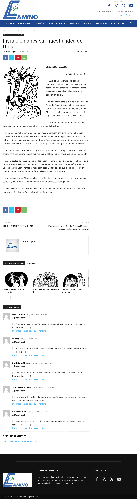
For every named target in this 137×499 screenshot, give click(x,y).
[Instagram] (116, 6)
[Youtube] (131, 6)
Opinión (12, 31)
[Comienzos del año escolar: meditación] (16, 278)
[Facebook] (109, 6)
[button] (131, 23)
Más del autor (33, 263)
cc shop (15, 338)
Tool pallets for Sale (21, 387)
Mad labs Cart (18, 314)
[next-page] (9, 297)
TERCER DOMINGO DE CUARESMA (18, 226)
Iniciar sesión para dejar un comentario (29, 331)
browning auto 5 (20, 411)
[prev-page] (4, 297)
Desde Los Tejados (25, 31)
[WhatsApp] (24, 57)
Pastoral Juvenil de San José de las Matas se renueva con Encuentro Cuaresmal (68, 227)
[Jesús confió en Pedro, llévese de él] (45, 278)
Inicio (5, 31)
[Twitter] (124, 6)
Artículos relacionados (14, 263)
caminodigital (11, 52)
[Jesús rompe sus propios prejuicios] (75, 278)
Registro (130, 15)
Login (121, 15)
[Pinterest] (18, 57)
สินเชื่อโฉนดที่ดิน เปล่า (21, 363)
